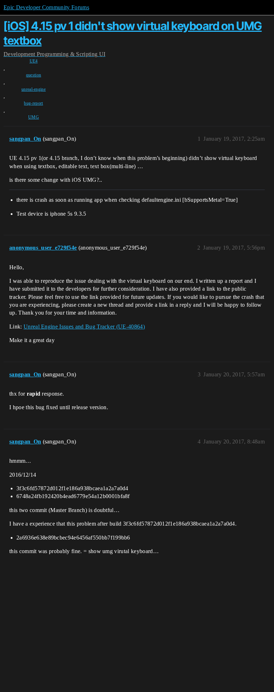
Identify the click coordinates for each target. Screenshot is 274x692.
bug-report (33, 103)
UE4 (34, 61)
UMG (33, 117)
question (33, 74)
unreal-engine (33, 89)
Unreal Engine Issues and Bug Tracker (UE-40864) (84, 327)
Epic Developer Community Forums (46, 7)
